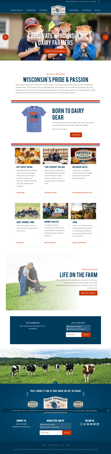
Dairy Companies (74, 10)
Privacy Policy (80, 410)
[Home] (58, 10)
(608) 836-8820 (21, 424)
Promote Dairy (43, 10)
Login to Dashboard (79, 242)
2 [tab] (55, 58)
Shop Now (76, 135)
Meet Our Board (50, 242)
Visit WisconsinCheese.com (82, 192)
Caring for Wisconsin (17, 10)
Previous (5, 37)
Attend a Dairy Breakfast (55, 51)
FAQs (67, 445)
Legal (90, 449)
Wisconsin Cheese (74, 326)
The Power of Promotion (76, 329)
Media (62, 445)
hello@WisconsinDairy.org (21, 427)
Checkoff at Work (31, 10)
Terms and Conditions (91, 410)
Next (105, 37)
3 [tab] (57, 58)
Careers (44, 445)
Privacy (95, 449)
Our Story (97, 10)
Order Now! (21, 192)
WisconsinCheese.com (72, 1)
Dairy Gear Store (83, 1)
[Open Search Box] (99, 2)
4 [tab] (58, 58)
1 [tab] (53, 58)
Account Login (92, 1)
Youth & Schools (86, 10)
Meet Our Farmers (88, 293)
